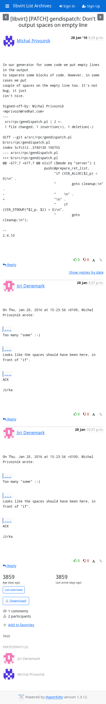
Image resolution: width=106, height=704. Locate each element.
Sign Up (93, 6)
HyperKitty (54, 697)
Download (17, 601)
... (8, 329)
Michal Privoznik (33, 41)
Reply (11, 264)
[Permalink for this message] (101, 260)
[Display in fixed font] (93, 260)
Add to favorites (21, 624)
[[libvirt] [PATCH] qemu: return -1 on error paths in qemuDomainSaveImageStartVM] (100, 17)
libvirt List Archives (32, 6)
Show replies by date (86, 272)
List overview (14, 590)
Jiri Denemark (31, 286)
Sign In (68, 6)
